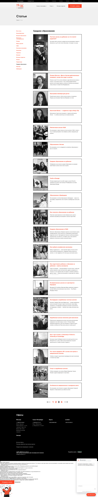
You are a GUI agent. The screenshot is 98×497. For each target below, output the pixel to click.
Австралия (18, 50)
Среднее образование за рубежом (60, 161)
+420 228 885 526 (52, 422)
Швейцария (19, 68)
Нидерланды (19, 61)
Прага (51, 419)
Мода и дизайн (19, 43)
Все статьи (18, 31)
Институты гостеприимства (20, 38)
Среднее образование (21, 64)
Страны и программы (41, 6)
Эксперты (61, 1)
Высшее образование (21, 35)
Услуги (51, 6)
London (67, 419)
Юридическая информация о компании (24, 446)
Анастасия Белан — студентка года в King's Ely (64, 110)
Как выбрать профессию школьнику (61, 247)
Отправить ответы (7, 482)
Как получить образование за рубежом (62, 212)
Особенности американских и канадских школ (64, 385)
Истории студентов (61, 6)
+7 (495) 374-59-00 (20, 422)
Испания (18, 55)
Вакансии (80, 1)
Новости (47, 1)
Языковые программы (21, 48)
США (17, 45)
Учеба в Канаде (54, 178)
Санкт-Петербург (38, 419)
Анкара (18, 435)
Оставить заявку (75, 6)
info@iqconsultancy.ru (20, 454)
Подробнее (52, 86)
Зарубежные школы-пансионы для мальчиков (64, 317)
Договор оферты (20, 442)
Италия (18, 59)
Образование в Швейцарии (58, 195)
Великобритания (20, 33)
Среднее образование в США (59, 229)
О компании (54, 1)
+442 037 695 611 (69, 422)
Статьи (74, 1)
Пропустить (17, 482)
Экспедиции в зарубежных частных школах (63, 300)
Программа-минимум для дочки (59, 93)
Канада (18, 41)
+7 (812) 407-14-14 (37, 422)
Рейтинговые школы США (58, 127)
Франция (18, 66)
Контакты (67, 1)
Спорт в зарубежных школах (59, 368)
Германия (18, 52)
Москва (18, 419)
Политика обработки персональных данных (25, 444)
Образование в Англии (57, 144)
